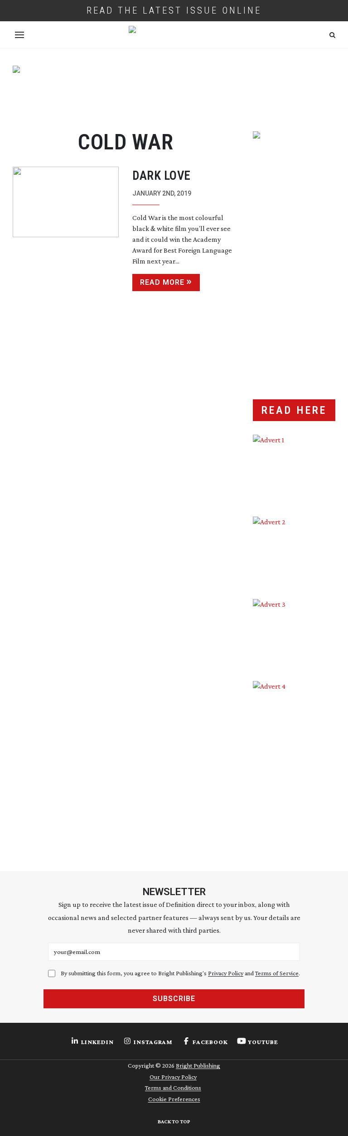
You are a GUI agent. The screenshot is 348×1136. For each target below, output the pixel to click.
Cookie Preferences (174, 1098)
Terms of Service (277, 973)
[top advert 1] (174, 90)
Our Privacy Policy (173, 1076)
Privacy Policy (225, 973)
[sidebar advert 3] (294, 633)
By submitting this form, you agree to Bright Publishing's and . (180, 973)
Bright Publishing (198, 1065)
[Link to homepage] (174, 35)
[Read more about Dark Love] (66, 229)
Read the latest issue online (174, 10)
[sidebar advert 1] (294, 469)
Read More (162, 282)
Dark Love (161, 175)
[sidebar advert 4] (294, 763)
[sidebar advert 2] (294, 551)
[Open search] (332, 35)
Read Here (294, 410)
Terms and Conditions (173, 1087)
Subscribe (174, 998)
